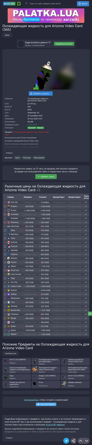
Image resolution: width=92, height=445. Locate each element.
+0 (86, 202)
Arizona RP (32, 128)
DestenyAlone (39, 45)
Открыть (9, 153)
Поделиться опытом (64, 44)
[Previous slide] (7, 54)
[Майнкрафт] (19, 3)
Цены (7, 35)
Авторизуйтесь (31, 400)
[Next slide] (74, 54)
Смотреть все (10, 353)
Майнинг (40, 128)
